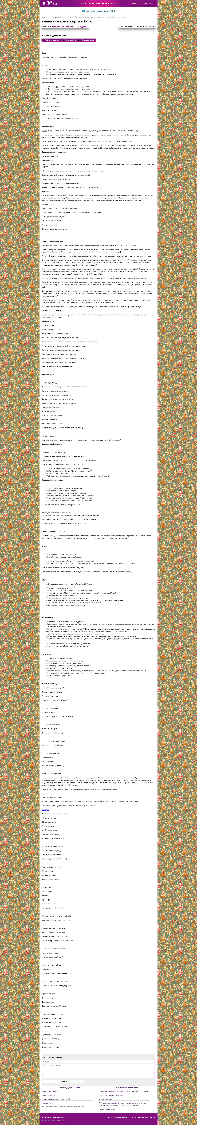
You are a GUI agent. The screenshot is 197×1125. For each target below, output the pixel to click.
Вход (134, 3)
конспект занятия (105, 1099)
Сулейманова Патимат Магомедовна (69, 27)
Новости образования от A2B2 (100, 11)
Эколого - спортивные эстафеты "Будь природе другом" (63, 1107)
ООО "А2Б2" (132, 1117)
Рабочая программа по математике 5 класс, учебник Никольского (123, 1091)
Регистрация (147, 3)
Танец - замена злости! (50, 1095)
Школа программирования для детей (56, 1099)
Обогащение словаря (50, 1091)
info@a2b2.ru (59, 1121)
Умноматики (151, 1117)
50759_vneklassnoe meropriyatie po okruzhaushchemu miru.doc (69, 40)
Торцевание (46, 1103)
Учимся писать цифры (106, 1109)
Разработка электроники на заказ (111, 1095)
